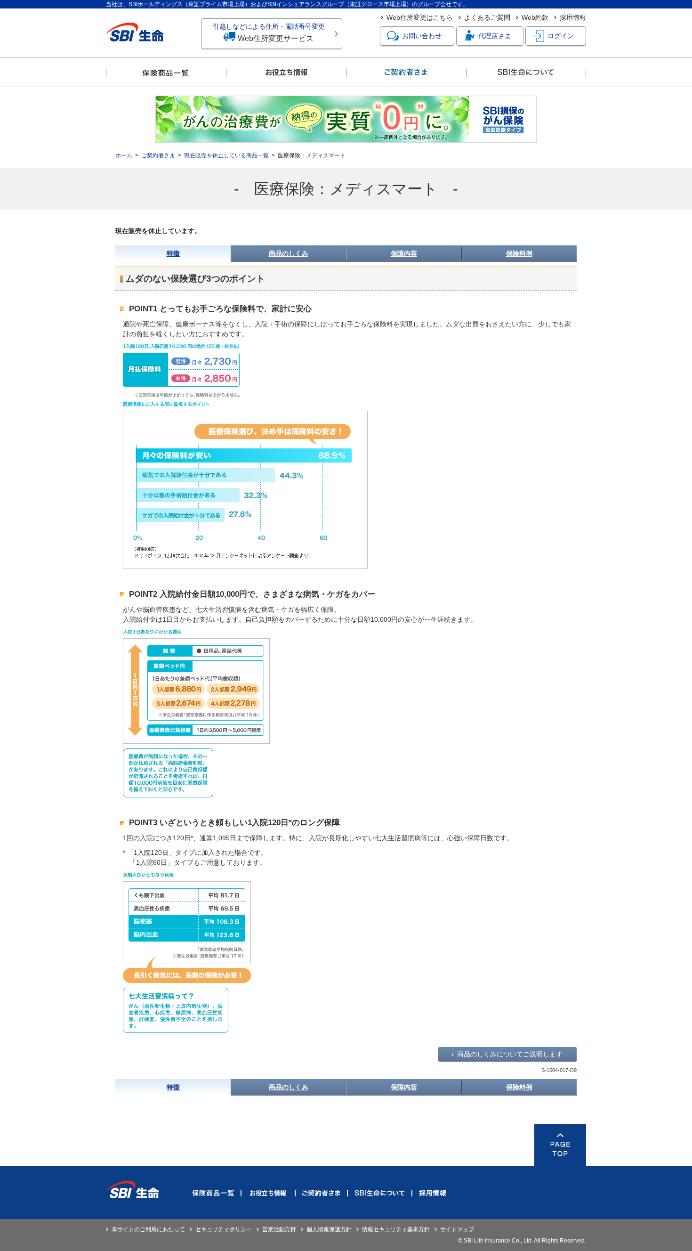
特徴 (173, 253)
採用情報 (573, 17)
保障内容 (404, 253)
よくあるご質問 (487, 17)
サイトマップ (457, 1229)
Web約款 (535, 17)
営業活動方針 (279, 1229)
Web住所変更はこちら (419, 17)
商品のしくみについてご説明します (510, 1054)
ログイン (560, 36)
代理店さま (494, 36)
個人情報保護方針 (329, 1229)
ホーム (123, 155)
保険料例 (519, 253)
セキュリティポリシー (223, 1229)
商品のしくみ (288, 253)
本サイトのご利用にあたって (148, 1229)
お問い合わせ (422, 36)
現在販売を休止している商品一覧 (226, 155)
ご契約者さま (158, 155)
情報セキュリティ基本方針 (396, 1229)
